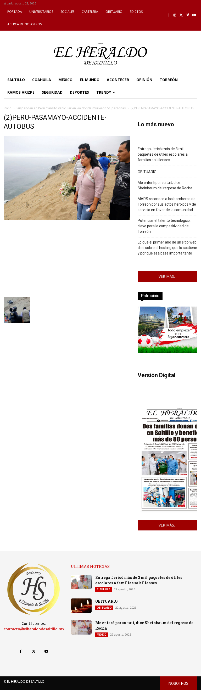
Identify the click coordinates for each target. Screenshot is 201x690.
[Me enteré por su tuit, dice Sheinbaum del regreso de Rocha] (81, 627)
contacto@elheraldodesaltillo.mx (34, 629)
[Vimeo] (188, 15)
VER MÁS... (167, 276)
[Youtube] (194, 15)
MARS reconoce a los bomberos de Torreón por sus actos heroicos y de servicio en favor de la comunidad (167, 204)
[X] (181, 15)
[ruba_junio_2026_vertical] (167, 351)
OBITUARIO (147, 172)
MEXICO (102, 634)
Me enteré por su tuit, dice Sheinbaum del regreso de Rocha (165, 185)
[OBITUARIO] (81, 605)
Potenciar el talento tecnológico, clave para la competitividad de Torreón (164, 226)
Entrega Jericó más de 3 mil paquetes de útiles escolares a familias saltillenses (163, 154)
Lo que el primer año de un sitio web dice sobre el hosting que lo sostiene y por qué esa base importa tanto (167, 247)
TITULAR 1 (103, 589)
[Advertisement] (67, 257)
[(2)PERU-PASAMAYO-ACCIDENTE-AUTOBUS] (67, 218)
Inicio (8, 108)
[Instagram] (174, 15)
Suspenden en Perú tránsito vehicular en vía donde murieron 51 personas (71, 108)
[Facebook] (168, 15)
